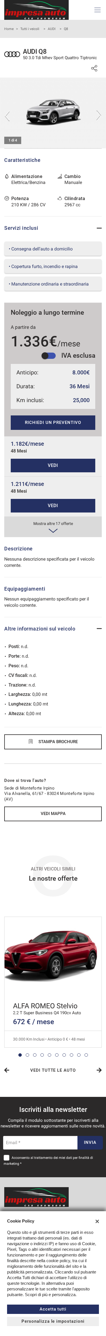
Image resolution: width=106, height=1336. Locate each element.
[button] (20, 1055)
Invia (90, 1142)
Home (9, 29)
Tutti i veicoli (29, 29)
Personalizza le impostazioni (53, 1321)
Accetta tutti (53, 1309)
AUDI (51, 29)
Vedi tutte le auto (53, 1070)
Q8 (66, 29)
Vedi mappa (53, 813)
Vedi (53, 465)
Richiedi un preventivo (53, 422)
